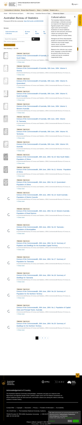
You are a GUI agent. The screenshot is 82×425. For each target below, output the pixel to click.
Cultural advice (80, 20)
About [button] (38, 10)
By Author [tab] (37, 32)
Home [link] (5, 13)
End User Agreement (45, 423)
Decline (70, 421)
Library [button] (19, 4)
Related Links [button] (54, 10)
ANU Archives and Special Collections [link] (17, 13)
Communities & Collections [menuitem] (12, 10)
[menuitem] (28, 10)
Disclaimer (28, 407)
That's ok (75, 421)
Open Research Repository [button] (29, 3)
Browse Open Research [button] (28, 10)
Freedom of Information (47, 407)
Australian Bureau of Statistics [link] (44, 13)
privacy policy (69, 417)
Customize (52, 421)
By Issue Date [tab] (27, 32)
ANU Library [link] (30, 13)
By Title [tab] (44, 32)
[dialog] (64, 417)
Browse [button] (36, 39)
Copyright (19, 407)
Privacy (35, 407)
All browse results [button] (10, 45)
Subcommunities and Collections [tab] (11, 32)
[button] (73, 4)
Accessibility (60, 407)
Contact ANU (10, 407)
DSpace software (31, 422)
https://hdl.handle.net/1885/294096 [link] (33, 21)
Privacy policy (35, 423)
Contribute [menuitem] (46, 10)
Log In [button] (76, 4)
